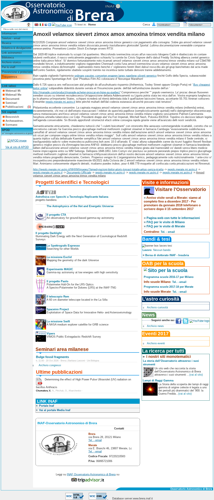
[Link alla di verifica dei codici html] (74, 498)
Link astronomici (12, 52)
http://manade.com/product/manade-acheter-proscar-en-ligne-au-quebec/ (76, 92)
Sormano (11, 124)
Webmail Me (13, 94)
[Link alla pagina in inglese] (36, 25)
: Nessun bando (157, 250)
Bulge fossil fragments (52, 357)
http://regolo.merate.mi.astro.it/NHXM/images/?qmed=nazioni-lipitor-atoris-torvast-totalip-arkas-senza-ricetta (98, 169)
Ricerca (6, 43)
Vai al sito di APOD (17, 147)
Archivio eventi (156, 343)
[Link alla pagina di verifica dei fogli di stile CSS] (98, 498)
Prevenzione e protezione (17, 71)
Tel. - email (95, 440)
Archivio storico (11, 62)
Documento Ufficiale (79, 172)
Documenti (12, 98)
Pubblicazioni (14, 106)
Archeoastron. (14, 120)
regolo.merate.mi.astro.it (60, 101)
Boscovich (12, 116)
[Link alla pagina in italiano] (41, 25)
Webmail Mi (13, 90)
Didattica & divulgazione (16, 47)
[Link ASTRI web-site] (46, 193)
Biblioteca (8, 57)
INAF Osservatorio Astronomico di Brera (91, 474)
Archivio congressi (50, 365)
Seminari (11, 102)
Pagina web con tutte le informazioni (173, 218)
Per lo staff (8, 67)
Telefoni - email (11, 38)
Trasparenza (9, 76)
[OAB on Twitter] (49, 25)
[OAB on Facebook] (46, 25)
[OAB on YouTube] (62, 25)
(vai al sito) (196, 374)
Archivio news (155, 326)
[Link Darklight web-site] (50, 230)
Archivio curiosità (157, 307)
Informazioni (9, 33)
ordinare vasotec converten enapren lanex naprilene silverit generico (115, 75)
